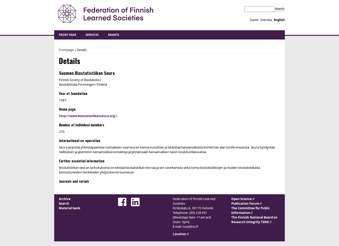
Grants (113, 35)
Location (181, 234)
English (279, 20)
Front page (67, 35)
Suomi (254, 20)
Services (92, 35)
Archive (65, 199)
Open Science (243, 199)
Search (64, 203)
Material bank (69, 208)
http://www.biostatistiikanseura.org (88, 116)
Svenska (266, 20)
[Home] (105, 13)
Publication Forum (246, 203)
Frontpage (66, 50)
